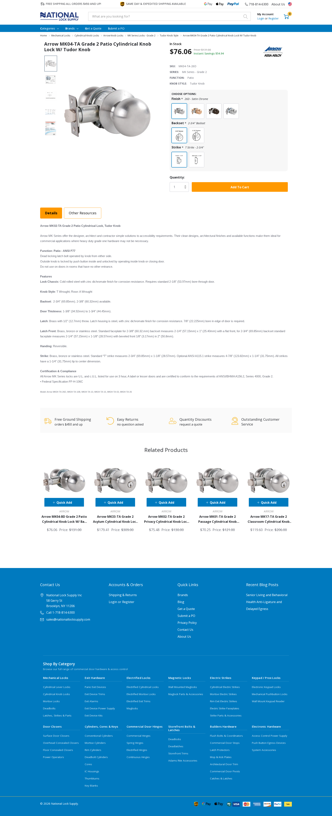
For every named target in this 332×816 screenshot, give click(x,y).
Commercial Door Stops (225, 743)
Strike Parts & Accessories (226, 715)
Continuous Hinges (138, 757)
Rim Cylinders (93, 750)
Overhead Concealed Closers (61, 743)
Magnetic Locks (179, 678)
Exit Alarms (91, 701)
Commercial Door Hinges (145, 726)
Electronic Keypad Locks (266, 687)
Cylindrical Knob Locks (56, 694)
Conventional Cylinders (99, 735)
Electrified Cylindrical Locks (143, 687)
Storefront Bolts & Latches (181, 728)
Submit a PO (186, 616)
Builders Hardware (223, 726)
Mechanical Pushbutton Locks (269, 694)
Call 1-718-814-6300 (60, 612)
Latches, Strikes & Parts (57, 715)
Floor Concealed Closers (58, 750)
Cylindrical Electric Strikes (225, 687)
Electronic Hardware (266, 726)
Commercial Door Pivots (225, 771)
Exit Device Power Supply (100, 708)
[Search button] (245, 16)
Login (261, 18)
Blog (181, 602)
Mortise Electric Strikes (223, 694)
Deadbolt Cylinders (96, 757)
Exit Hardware (95, 678)
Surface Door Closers (56, 735)
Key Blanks (91, 785)
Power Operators (53, 757)
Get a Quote (186, 609)
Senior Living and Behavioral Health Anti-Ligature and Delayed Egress (266, 602)
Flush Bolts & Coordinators (226, 735)
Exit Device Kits (94, 715)
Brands (70, 28)
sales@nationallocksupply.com (68, 619)
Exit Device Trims (95, 694)
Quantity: (177, 177)
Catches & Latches (221, 778)
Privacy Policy (187, 623)
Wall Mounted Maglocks (182, 687)
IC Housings (92, 771)
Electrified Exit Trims (138, 701)
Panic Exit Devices (95, 687)
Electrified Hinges (137, 750)
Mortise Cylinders (95, 743)
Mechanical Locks (55, 678)
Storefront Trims (178, 753)
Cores (88, 764)
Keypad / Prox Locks (266, 678)
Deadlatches (175, 746)
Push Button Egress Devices (269, 743)
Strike (188, 147)
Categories (47, 28)
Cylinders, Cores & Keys (101, 726)
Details (51, 213)
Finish (190, 99)
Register (273, 18)
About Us (278, 4)
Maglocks (132, 708)
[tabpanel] (64, 495)
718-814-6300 (258, 4)
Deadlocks (174, 739)
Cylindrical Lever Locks (56, 687)
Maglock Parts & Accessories (185, 694)
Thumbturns (92, 778)
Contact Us (185, 629)
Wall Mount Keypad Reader (268, 701)
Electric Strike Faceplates (224, 708)
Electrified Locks (138, 678)
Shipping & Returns (123, 595)
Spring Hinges (135, 743)
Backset (188, 123)
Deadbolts (49, 708)
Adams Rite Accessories (182, 760)
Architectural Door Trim (224, 764)
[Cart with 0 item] (286, 16)
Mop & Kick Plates (221, 757)
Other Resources (82, 213)
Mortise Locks (51, 701)
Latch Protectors (220, 750)
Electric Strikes (220, 678)
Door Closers (52, 726)
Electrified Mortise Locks (141, 694)
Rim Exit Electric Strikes (223, 701)
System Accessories (264, 750)
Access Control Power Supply (269, 735)
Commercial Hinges (138, 735)
